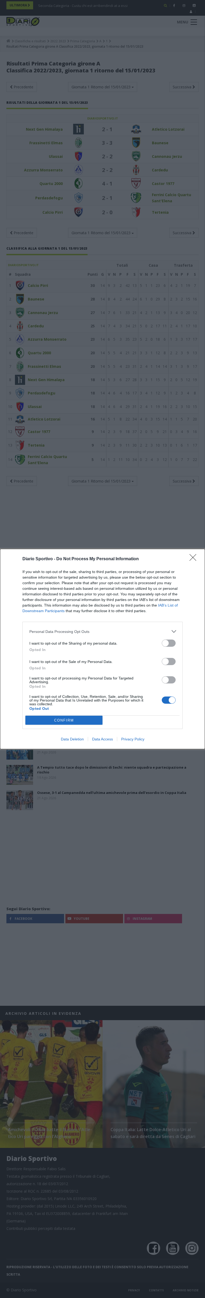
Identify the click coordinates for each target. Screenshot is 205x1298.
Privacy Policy (132, 739)
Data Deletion (72, 739)
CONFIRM (64, 720)
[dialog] (102, 649)
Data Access (102, 739)
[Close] (195, 559)
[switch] (169, 643)
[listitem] (102, 631)
